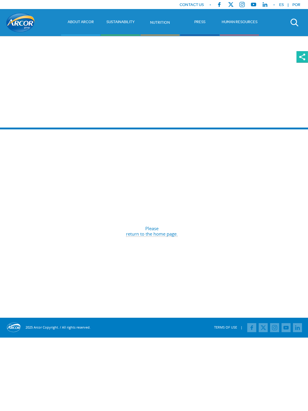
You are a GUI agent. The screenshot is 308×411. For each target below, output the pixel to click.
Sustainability (120, 21)
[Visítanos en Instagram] (242, 4)
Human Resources (239, 21)
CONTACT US (192, 4)
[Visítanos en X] (230, 4)
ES (281, 4)
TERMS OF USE (225, 327)
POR (296, 4)
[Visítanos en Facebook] (219, 4)
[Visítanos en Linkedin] (265, 4)
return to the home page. (152, 234)
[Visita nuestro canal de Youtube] (253, 4)
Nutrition (160, 22)
